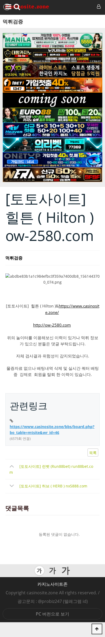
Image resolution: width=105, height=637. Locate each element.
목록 (93, 452)
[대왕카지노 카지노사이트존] (52, 55)
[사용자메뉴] (98, 7)
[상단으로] (97, 629)
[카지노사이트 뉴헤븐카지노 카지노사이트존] (52, 129)
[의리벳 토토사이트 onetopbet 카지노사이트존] (52, 145)
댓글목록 (17, 508)
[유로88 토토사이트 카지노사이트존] (52, 115)
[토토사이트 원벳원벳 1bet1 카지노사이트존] (52, 85)
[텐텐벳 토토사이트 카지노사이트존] (52, 70)
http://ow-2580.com (52, 325)
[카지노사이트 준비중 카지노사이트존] (52, 100)
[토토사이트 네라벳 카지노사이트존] (52, 174)
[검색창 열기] (17, 7)
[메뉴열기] (7, 7)
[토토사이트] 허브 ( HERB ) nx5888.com (53, 485)
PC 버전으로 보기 (52, 614)
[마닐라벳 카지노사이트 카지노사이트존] (52, 40)
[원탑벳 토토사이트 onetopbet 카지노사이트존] (52, 159)
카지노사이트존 (52, 584)
